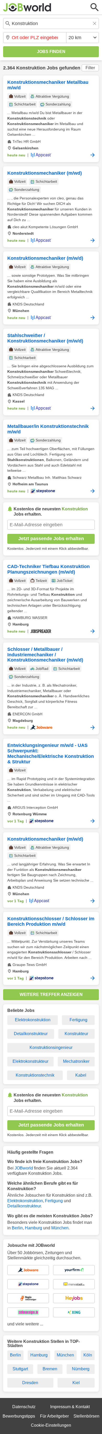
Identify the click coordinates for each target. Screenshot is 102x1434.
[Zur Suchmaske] (94, 7)
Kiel (76, 1382)
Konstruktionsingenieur (51, 1047)
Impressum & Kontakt (70, 1407)
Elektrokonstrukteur (30, 1061)
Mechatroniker (76, 1061)
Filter (90, 68)
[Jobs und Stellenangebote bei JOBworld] (27, 7)
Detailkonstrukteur (31, 1033)
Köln (87, 1355)
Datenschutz (24, 1407)
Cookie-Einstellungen (51, 1425)
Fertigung (78, 1020)
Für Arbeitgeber (54, 1416)
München (60, 1228)
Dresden (30, 1382)
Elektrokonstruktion (32, 1020)
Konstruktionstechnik (35, 1075)
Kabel (80, 1075)
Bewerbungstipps (19, 1416)
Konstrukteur (76, 1033)
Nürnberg (80, 1369)
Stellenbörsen (86, 1416)
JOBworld (24, 1168)
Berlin (17, 1228)
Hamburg (33, 1228)
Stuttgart (20, 1369)
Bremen (50, 1369)
